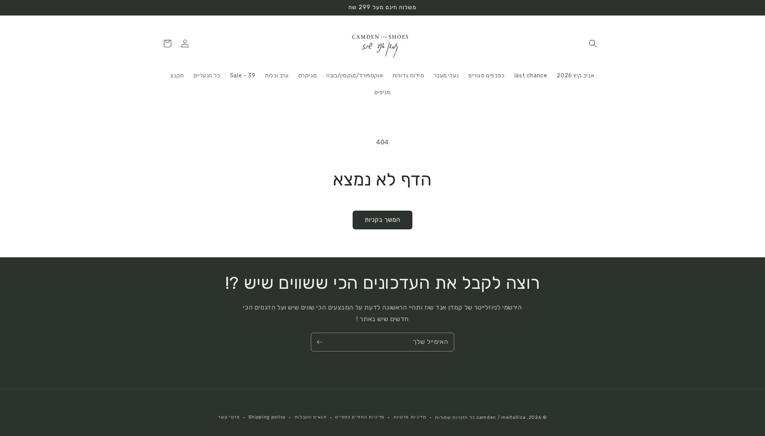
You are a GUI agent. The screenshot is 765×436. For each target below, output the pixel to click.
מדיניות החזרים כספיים (359, 417)
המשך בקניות (382, 219)
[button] (593, 43)
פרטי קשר (229, 417)
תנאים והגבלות (310, 417)
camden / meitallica (500, 417)
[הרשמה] (319, 342)
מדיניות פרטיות (409, 417)
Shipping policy (267, 417)
